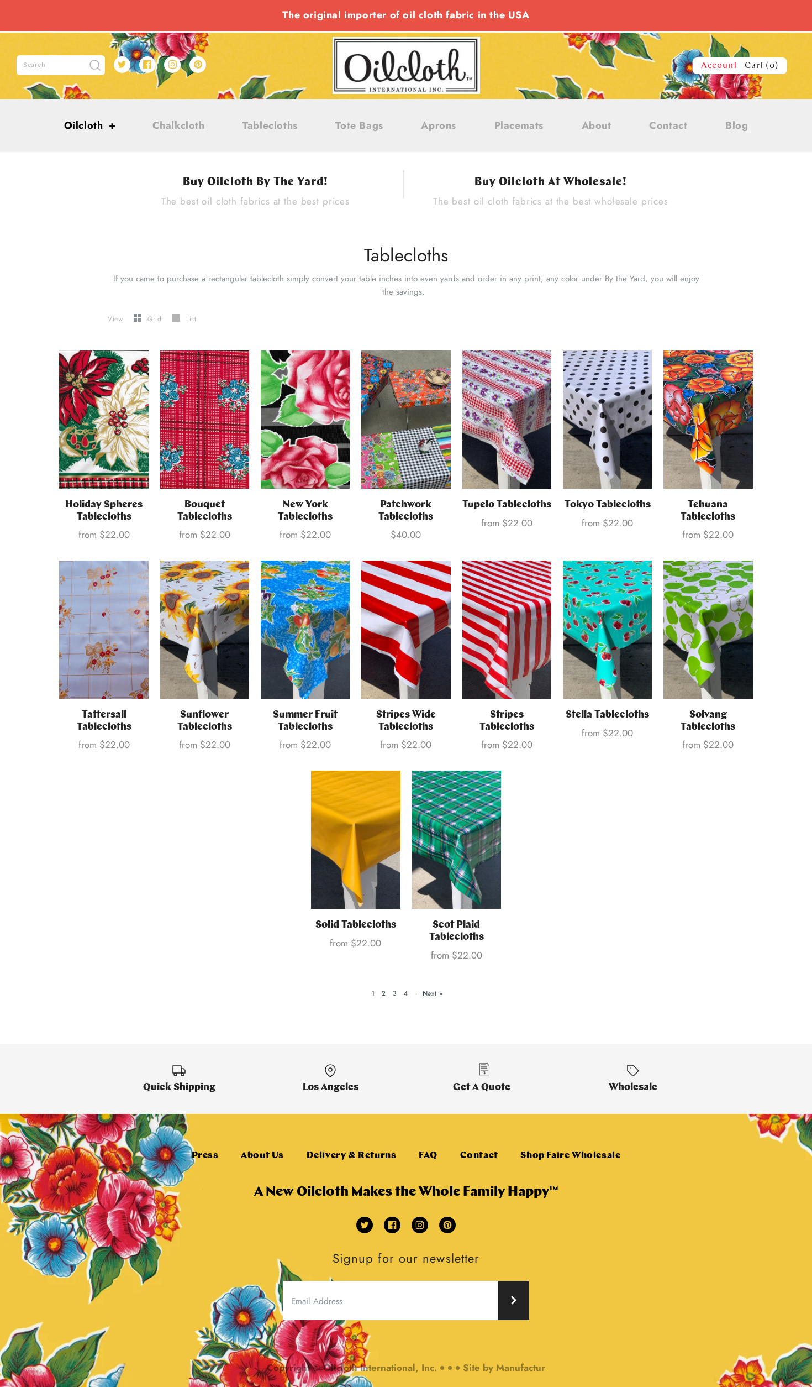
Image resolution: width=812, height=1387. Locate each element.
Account (719, 65)
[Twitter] (122, 64)
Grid (155, 319)
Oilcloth (90, 125)
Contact (668, 125)
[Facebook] (147, 64)
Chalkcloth (178, 125)
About (596, 125)
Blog (736, 125)
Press (205, 1155)
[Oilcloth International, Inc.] (406, 44)
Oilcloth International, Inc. (380, 1367)
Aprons (438, 125)
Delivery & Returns (352, 1155)
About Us (262, 1155)
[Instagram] (172, 64)
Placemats (519, 125)
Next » (433, 993)
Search (34, 65)
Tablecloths (270, 125)
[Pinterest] (197, 64)
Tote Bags (359, 125)
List (191, 319)
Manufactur (520, 1367)
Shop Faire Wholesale (570, 1155)
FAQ (428, 1155)
